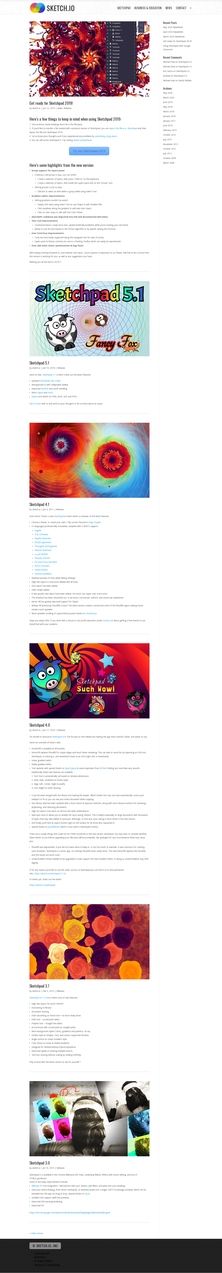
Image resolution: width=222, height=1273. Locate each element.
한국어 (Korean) (42, 566)
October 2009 (169, 158)
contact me (108, 620)
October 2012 (169, 149)
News (169, 8)
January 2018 (169, 116)
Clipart (40, 392)
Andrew (166, 76)
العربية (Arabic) (41, 554)
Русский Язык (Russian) (46, 562)
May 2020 (167, 93)
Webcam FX (37, 1186)
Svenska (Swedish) (43, 574)
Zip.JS (87, 1193)
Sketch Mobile (184, 80)
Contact (181, 8)
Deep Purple (94, 522)
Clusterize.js (91, 613)
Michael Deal (169, 62)
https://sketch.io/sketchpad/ (42, 885)
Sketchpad (123, 8)
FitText (103, 768)
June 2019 (168, 102)
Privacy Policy (43, 1260)
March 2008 (168, 163)
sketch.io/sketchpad (82, 140)
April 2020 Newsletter (173, 32)
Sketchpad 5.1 (39, 363)
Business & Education (148, 8)
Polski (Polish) (41, 570)
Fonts (50, 392)
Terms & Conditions (47, 1264)
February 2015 (170, 130)
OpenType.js (70, 768)
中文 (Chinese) (41, 534)
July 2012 (167, 153)
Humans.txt (42, 1253)
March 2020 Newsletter (174, 36)
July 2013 (167, 139)
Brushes (44, 388)
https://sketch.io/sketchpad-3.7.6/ (50, 873)
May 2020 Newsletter (173, 27)
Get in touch (35, 403)
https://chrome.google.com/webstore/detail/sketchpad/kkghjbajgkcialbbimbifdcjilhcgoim (69, 1212)
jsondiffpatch (54, 827)
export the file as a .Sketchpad (123, 128)
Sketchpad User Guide (50, 381)
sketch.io (36, 108)
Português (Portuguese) (46, 546)
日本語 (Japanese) (43, 542)
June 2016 (168, 125)
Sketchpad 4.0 (39, 725)
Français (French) (42, 558)
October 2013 (169, 135)
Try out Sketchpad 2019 (89, 151)
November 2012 (170, 144)
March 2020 (168, 97)
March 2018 (168, 111)
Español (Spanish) (43, 538)
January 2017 (169, 121)
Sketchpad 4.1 (39, 504)
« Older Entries (36, 1233)
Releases (67, 108)
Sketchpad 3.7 (39, 986)
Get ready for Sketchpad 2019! (51, 103)
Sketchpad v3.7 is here (39, 997)
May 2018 (167, 107)
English (38, 530)
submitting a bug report (106, 136)
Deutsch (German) (43, 550)
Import (35, 396)
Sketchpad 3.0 (39, 1163)
